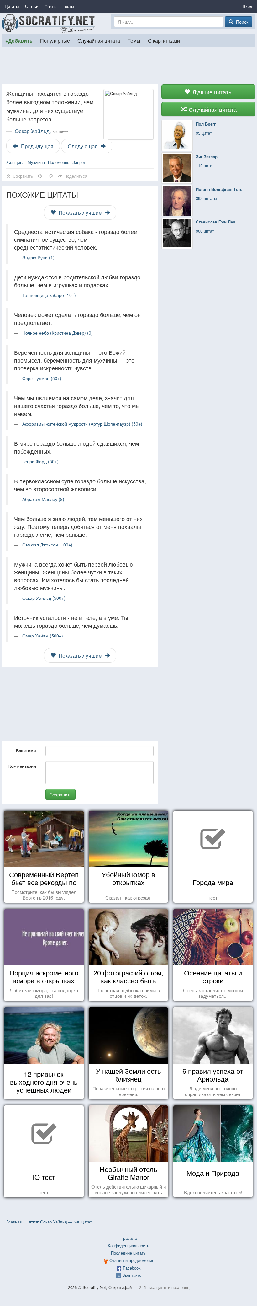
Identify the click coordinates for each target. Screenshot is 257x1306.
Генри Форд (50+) (40, 461)
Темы (134, 40)
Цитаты (12, 6)
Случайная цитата (98, 40)
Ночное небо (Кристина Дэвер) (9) (57, 333)
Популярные (55, 40)
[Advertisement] (128, 65)
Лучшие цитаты (212, 92)
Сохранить (60, 794)
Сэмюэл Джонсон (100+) (47, 544)
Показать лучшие (80, 212)
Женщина (15, 162)
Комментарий (22, 766)
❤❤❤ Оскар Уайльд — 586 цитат (60, 1222)
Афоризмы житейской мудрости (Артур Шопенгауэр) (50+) (82, 424)
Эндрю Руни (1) (38, 257)
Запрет (79, 162)
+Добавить (19, 40)
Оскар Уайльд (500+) (44, 598)
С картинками (164, 40)
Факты (50, 6)
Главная (14, 1222)
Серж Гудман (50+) (41, 378)
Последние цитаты (128, 1253)
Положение (58, 162)
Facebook (132, 1268)
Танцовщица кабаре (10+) (49, 295)
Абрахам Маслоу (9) (43, 499)
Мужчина (36, 162)
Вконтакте (131, 1275)
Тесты (68, 6)
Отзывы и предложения (131, 1260)
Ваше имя (26, 751)
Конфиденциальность (128, 1246)
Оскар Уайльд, (41, 131)
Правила (128, 1238)
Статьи (31, 6)
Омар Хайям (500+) (42, 635)
